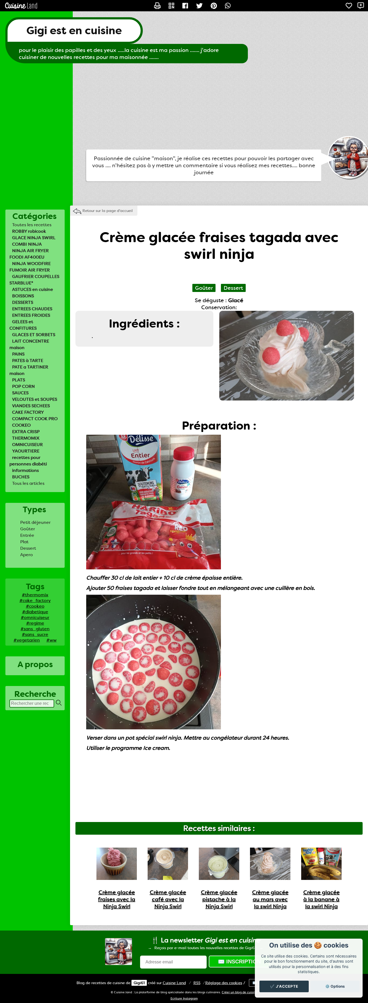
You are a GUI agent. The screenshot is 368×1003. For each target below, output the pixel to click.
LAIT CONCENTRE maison (29, 344)
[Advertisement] (184, 106)
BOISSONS (23, 296)
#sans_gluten (35, 629)
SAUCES (20, 393)
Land (174, 982)
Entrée (27, 535)
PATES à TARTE (27, 360)
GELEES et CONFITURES (23, 325)
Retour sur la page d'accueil (107, 210)
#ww (51, 640)
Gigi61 (139, 982)
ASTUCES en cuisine (32, 289)
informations (25, 470)
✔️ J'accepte (284, 986)
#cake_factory (35, 600)
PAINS (18, 354)
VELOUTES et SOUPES (34, 399)
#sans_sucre (35, 634)
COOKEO (21, 425)
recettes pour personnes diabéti (28, 461)
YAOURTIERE (25, 451)
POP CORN (23, 386)
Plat (24, 542)
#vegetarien (26, 640)
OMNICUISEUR (27, 444)
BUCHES (20, 477)
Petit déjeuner (35, 522)
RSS (196, 982)
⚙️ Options (335, 986)
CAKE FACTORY (28, 412)
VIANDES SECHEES (31, 406)
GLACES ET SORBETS (33, 334)
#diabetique (35, 612)
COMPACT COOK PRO (35, 419)
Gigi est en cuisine (74, 30)
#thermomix (35, 595)
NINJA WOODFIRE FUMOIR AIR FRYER (30, 267)
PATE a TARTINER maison (28, 370)
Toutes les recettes (31, 225)
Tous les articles (28, 483)
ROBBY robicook (29, 231)
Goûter (27, 529)
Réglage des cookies (223, 982)
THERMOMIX (25, 438)
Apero (26, 555)
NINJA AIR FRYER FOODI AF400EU (29, 254)
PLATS (18, 380)
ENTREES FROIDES (31, 315)
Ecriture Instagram (184, 998)
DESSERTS (22, 302)
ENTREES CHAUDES (32, 309)
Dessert (28, 548)
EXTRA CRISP (26, 431)
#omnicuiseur (35, 617)
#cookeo (35, 606)
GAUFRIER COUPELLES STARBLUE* (34, 280)
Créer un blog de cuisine (239, 992)
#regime (35, 623)
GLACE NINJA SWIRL (33, 238)
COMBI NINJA (27, 244)
